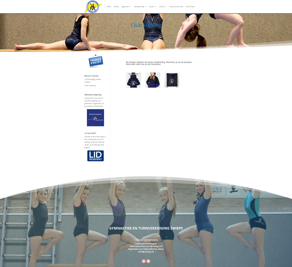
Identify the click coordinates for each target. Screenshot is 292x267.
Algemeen (125, 6)
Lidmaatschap (139, 6)
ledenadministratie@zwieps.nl (146, 246)
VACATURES (190, 6)
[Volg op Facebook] (144, 261)
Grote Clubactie (90, 85)
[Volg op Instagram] (148, 261)
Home (109, 6)
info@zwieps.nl (146, 251)
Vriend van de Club (176, 6)
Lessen (151, 6)
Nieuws (116, 6)
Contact (162, 6)
